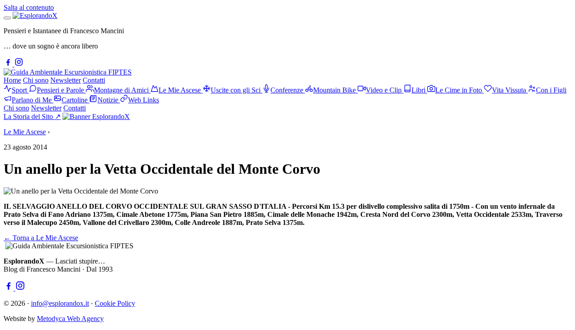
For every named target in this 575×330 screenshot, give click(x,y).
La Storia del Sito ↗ (32, 116)
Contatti (94, 80)
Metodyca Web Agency (70, 318)
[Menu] (7, 18)
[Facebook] (9, 64)
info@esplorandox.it (60, 303)
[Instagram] (18, 64)
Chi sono (36, 80)
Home (12, 80)
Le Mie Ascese (25, 132)
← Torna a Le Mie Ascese (41, 238)
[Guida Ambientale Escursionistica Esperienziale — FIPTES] (68, 72)
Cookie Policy (115, 303)
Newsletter (65, 80)
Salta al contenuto (29, 7)
